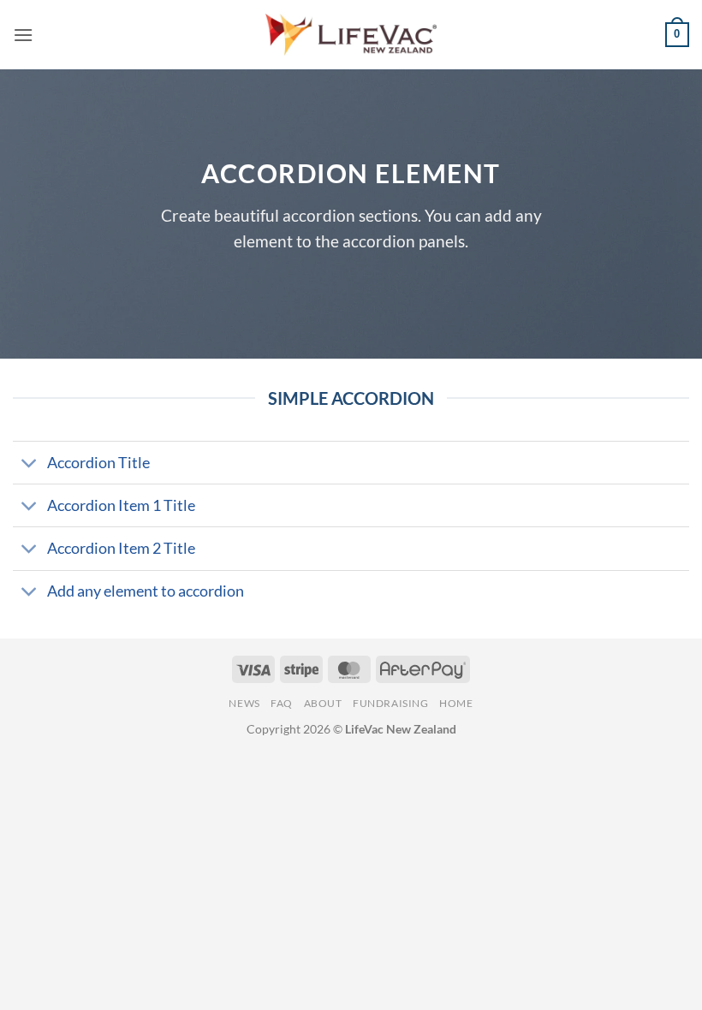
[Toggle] (29, 464)
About (323, 703)
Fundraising (391, 703)
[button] (23, 35)
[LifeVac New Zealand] (351, 35)
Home (456, 703)
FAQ (282, 703)
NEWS (244, 703)
